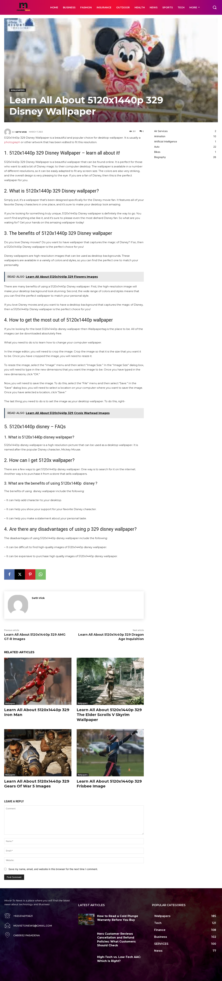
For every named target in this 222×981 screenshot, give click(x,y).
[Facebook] (9, 574)
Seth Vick (21, 132)
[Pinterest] (30, 574)
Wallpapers (18, 90)
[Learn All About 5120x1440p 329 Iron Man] (37, 681)
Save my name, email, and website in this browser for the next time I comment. (53, 869)
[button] (214, 7)
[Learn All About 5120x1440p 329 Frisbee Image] (110, 752)
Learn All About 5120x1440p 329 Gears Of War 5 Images (36, 784)
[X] (20, 574)
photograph (12, 142)
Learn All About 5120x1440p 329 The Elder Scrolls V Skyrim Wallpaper (109, 714)
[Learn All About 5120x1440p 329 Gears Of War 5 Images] (37, 752)
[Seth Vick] (8, 132)
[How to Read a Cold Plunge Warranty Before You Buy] (86, 919)
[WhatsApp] (40, 574)
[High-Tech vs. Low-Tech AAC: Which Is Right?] (86, 960)
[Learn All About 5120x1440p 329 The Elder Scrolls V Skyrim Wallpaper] (110, 681)
